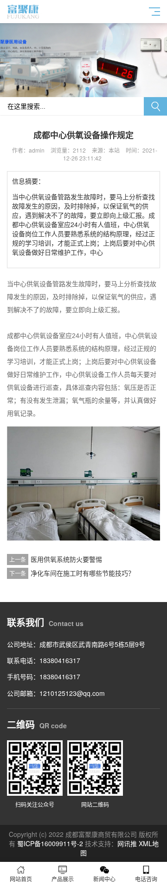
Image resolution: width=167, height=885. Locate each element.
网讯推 (127, 843)
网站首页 (21, 879)
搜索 (155, 106)
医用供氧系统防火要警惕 (66, 559)
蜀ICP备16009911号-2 (50, 843)
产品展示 (62, 879)
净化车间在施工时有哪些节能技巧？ (83, 573)
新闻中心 (104, 879)
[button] (80, 89)
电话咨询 (146, 879)
